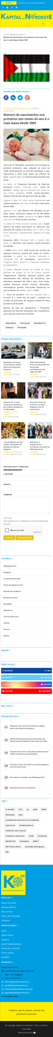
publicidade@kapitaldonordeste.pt (18, 989)
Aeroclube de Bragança (34, 846)
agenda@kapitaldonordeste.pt (17, 992)
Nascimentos (40, 323)
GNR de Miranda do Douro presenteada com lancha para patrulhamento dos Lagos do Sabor (28, 740)
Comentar (7, 495)
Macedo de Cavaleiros (12, 591)
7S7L (21, 809)
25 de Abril (10, 809)
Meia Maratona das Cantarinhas (22, 788)
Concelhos (5, 957)
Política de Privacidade (10, 916)
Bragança (7, 572)
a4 (28, 809)
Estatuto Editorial (8, 907)
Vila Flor (6, 623)
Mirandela (7, 604)
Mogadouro (8, 610)
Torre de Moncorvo (11, 616)
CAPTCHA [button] (7, 518)
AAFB (35, 809)
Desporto (5, 939)
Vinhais (6, 635)
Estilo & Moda (7, 935)
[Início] (26, 16)
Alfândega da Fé (9, 566)
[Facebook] (6, 97)
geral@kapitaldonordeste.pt (16, 985)
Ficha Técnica (6, 911)
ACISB (31, 835)
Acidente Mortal (26, 825)
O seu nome (8, 474)
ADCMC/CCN (10, 841)
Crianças (9, 328)
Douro (4, 931)
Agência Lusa (25, 108)
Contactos (5, 920)
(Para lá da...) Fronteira (10, 948)
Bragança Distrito (17, 34)
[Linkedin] (13, 97)
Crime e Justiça (6, 415)
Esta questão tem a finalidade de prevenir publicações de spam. (25, 521)
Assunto (7, 484)
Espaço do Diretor (8, 903)
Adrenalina (24, 841)
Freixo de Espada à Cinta (13, 585)
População (25, 323)
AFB (7, 851)
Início (5, 34)
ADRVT (36, 841)
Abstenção (10, 814)
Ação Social (10, 825)
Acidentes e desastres (15, 835)
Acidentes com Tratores (16, 830)
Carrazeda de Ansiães (12, 578)
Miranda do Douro (10, 597)
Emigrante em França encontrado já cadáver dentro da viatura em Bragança (27, 727)
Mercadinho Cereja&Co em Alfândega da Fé (27, 777)
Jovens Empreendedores (11, 944)
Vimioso (6, 629)
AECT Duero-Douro (13, 846)
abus (21, 814)
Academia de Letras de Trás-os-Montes (22, 820)
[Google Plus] (27, 97)
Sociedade (21, 328)
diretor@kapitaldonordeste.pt (16, 982)
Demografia (11, 323)
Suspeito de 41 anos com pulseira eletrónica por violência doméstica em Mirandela (29, 753)
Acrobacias (42, 835)
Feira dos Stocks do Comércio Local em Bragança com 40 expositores (29, 765)
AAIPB (43, 809)
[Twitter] (20, 97)
